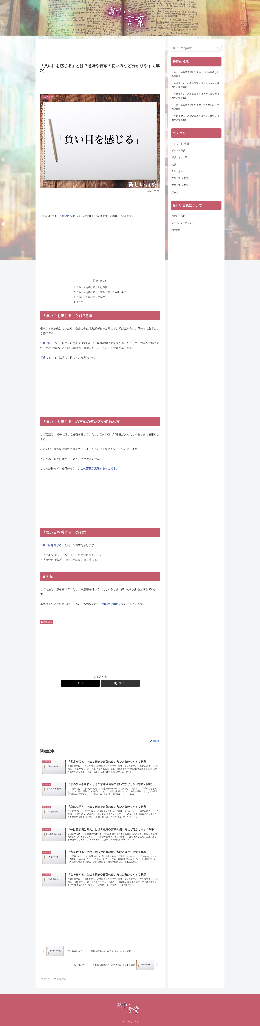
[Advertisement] (100, 51)
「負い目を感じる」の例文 (90, 297)
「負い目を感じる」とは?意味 (92, 287)
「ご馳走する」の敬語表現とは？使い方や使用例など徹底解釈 (195, 118)
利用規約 (176, 230)
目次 (96, 280)
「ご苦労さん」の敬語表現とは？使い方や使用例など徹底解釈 (195, 96)
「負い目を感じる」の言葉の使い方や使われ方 (101, 292)
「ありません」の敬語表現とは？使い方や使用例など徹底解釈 (195, 85)
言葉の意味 (47, 622)
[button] (120, 683)
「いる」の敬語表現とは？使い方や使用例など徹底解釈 (195, 107)
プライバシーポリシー (183, 223)
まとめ (79, 302)
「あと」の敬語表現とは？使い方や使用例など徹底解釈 (195, 74)
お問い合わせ (178, 216)
